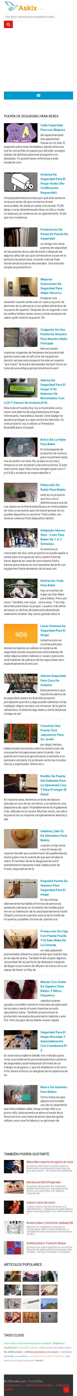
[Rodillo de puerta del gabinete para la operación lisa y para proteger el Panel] (21, 784)
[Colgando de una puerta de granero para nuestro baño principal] (21, 338)
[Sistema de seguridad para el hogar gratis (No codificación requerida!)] (21, 182)
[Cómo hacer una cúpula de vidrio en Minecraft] (49, 1304)
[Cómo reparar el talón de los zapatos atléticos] (49, 1276)
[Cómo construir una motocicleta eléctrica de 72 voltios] (31, 1276)
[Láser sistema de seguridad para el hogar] (21, 634)
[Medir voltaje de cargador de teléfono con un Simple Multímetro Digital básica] (13, 1317)
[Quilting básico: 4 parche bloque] (14, 1247)
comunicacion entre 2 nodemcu (46, 1356)
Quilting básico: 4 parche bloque (46, 1243)
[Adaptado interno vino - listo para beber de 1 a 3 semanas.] (21, 538)
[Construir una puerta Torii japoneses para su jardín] (21, 734)
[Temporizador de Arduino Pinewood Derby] (13, 1276)
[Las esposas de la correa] (31, 1290)
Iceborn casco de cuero (41, 1202)
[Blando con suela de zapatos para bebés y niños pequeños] (21, 990)
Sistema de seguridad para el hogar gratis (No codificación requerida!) (52, 183)
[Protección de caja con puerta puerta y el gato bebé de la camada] (21, 939)
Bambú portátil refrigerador (44, 1182)
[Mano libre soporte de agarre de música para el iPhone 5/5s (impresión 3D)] (14, 1166)
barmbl (39, 1360)
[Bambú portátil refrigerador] (14, 1187)
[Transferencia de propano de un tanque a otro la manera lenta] (13, 1290)
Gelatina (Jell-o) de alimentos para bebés (53, 835)
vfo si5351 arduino (13, 1352)
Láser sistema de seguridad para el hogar (53, 630)
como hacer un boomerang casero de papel (27, 1343)
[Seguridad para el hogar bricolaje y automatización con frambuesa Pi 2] (21, 1040)
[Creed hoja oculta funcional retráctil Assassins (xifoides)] (31, 1304)
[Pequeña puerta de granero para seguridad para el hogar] (21, 889)
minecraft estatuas (28, 1347)
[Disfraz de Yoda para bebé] (21, 589)
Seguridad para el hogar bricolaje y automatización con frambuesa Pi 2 (53, 1041)
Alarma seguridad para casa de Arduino (53, 680)
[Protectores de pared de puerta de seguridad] (21, 237)
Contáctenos (13, 1385)
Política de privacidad (39, 1385)
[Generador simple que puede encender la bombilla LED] (49, 1317)
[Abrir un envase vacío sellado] (49, 1290)
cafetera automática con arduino (41, 1352)
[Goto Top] (66, 1390)
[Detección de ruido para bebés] (21, 493)
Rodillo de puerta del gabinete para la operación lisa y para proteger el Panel (53, 785)
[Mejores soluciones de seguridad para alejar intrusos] (21, 287)
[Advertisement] (38, 61)
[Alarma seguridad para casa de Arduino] (21, 684)
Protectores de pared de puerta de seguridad (54, 234)
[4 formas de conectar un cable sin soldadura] (31, 1317)
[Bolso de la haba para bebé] (21, 448)
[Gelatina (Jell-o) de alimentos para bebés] (21, 839)
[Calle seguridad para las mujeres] (21, 133)
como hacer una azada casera (55, 1347)
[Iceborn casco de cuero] (14, 1207)
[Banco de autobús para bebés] (21, 1095)
